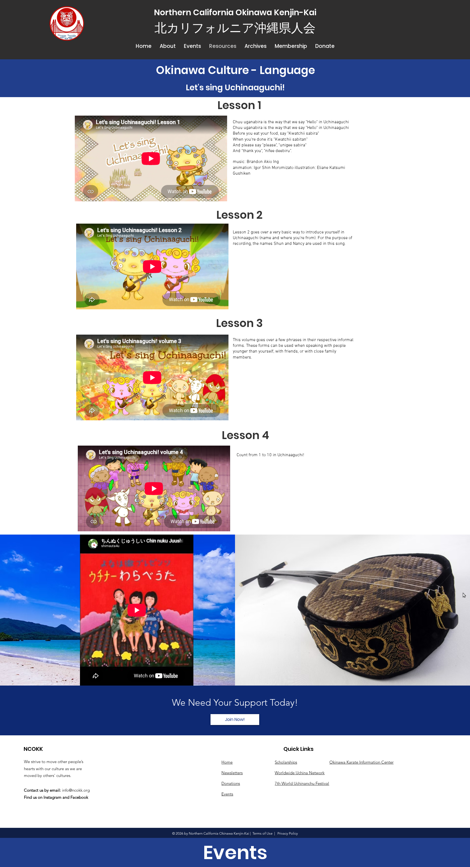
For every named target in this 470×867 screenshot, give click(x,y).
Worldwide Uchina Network (299, 772)
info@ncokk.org (76, 790)
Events (227, 794)
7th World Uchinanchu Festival (302, 783)
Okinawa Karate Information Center (361, 762)
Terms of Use (262, 833)
